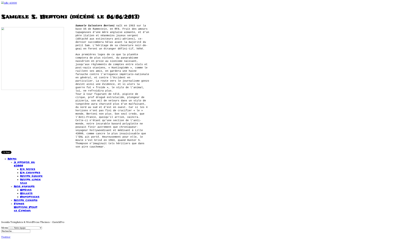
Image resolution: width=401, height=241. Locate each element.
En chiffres (30, 172)
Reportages (29, 196)
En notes (27, 169)
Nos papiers (24, 186)
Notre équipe (31, 176)
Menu (12, 159)
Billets (26, 193)
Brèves (26, 190)
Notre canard (25, 200)
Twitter (5, 236)
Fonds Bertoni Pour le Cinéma (25, 207)
